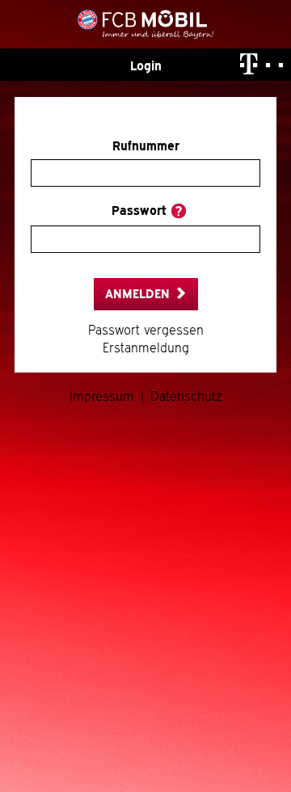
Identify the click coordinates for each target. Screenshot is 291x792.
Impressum (102, 396)
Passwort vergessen (146, 330)
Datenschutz (186, 396)
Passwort (139, 210)
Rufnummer (145, 146)
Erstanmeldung (146, 348)
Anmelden (139, 294)
